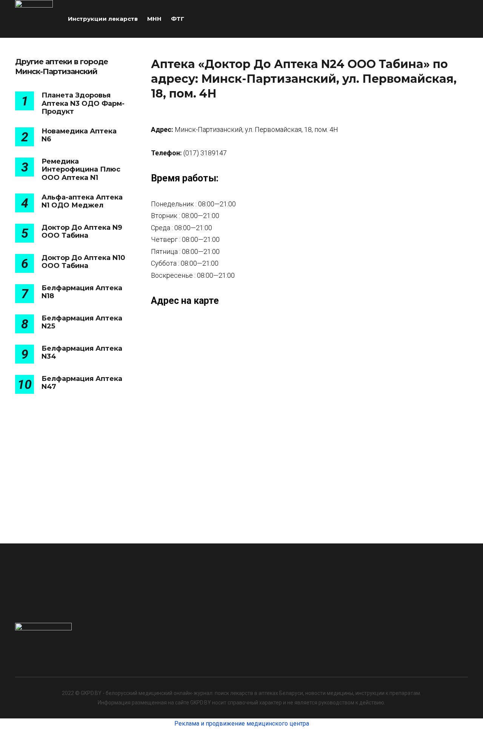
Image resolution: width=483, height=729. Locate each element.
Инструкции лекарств (103, 18)
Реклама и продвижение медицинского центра (241, 723)
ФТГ (177, 18)
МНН (154, 18)
